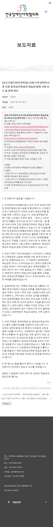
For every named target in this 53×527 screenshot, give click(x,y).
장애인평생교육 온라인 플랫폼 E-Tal (18, 486)
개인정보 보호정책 (11, 490)
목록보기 (6, 403)
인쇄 (48, 382)
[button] (50, 3)
